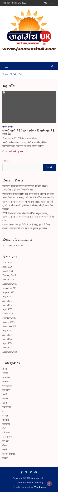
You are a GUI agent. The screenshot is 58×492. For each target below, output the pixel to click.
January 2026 (8, 279)
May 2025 (7, 305)
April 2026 (7, 267)
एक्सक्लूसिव (7, 386)
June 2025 (7, 301)
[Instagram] (26, 472)
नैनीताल (5, 420)
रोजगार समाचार (7, 127)
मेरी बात (5, 441)
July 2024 (6, 330)
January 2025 (8, 322)
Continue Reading (10, 151)
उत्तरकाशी (6, 377)
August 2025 (8, 292)
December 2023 (9, 352)
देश (3, 411)
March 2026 (7, 271)
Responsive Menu (45, 3)
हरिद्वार (5, 458)
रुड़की (4, 449)
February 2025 (9, 318)
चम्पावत (5, 398)
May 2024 (7, 339)
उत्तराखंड (6, 381)
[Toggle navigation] (6, 66)
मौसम (4, 445)
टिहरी (4, 403)
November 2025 (9, 288)
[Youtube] (35, 472)
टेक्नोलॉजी (6, 407)
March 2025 (7, 313)
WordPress (40, 487)
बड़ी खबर (6, 432)
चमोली (4, 394)
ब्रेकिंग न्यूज (7, 437)
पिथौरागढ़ (6, 424)
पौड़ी (4, 428)
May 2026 (7, 262)
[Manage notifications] (49, 483)
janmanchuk (15, 55)
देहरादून (5, 415)
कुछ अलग (6, 390)
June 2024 (7, 335)
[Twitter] (30, 472)
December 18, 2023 (12, 138)
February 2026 (9, 275)
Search (5, 161)
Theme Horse (34, 482)
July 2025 (6, 296)
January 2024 (8, 347)
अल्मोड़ (5, 373)
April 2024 (7, 343)
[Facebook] (22, 472)
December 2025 (9, 284)
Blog (4, 369)
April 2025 (7, 309)
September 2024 (9, 326)
